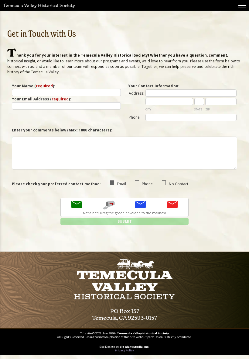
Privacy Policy (124, 350)
